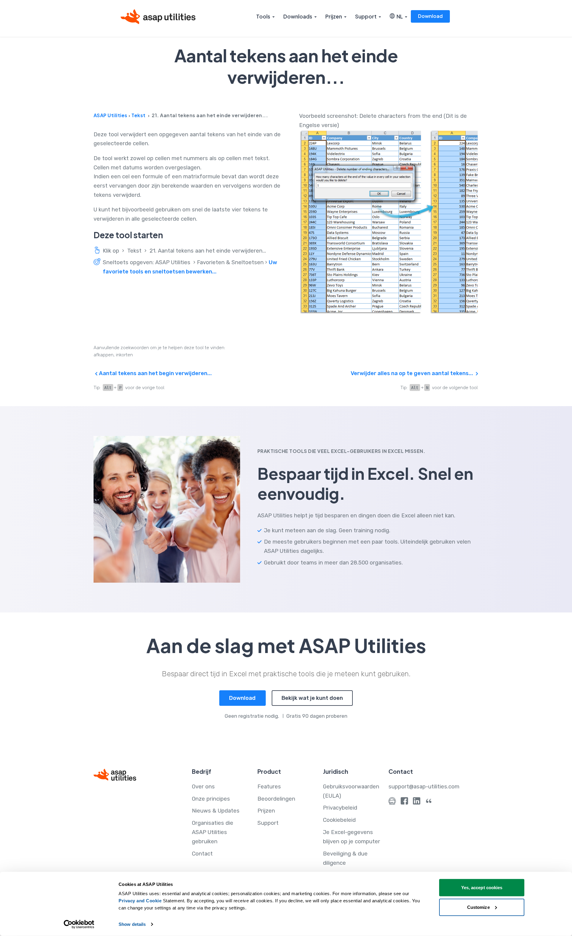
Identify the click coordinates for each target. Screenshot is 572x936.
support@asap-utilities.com (423, 786)
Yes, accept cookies (482, 887)
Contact (202, 853)
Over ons (203, 786)
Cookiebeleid (339, 820)
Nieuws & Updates (216, 810)
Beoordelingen (276, 799)
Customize (478, 906)
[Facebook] (404, 802)
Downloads (297, 16)
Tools (263, 16)
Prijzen (333, 16)
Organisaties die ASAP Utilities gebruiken (212, 832)
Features (269, 786)
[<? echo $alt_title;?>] (388, 222)
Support (366, 16)
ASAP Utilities (111, 115)
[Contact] (392, 802)
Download (430, 16)
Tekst (138, 115)
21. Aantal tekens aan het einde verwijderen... (208, 250)
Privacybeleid (340, 808)
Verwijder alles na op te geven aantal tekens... (412, 373)
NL (399, 16)
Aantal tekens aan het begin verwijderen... (155, 373)
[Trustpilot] (429, 802)
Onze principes (211, 799)
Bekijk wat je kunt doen (312, 698)
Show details (132, 924)
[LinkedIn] (416, 802)
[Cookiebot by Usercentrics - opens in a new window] (79, 924)
